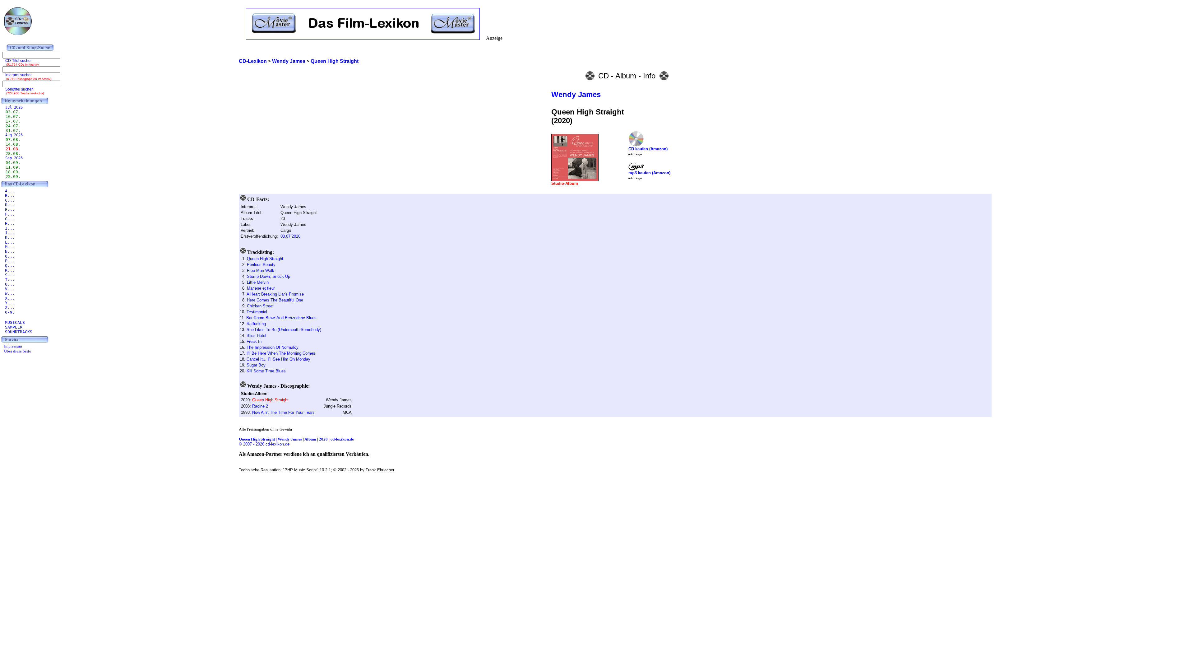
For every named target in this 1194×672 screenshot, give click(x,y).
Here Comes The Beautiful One (275, 300)
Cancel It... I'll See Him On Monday (278, 359)
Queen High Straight (265, 258)
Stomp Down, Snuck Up (268, 276)
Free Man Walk (260, 270)
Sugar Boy (256, 365)
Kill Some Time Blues (266, 371)
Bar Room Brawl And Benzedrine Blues (281, 317)
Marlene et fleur (261, 288)
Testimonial (257, 312)
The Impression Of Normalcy (272, 347)
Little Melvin (258, 282)
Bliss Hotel (256, 335)
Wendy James (576, 94)
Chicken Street (260, 306)
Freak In (254, 341)
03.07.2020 (290, 236)
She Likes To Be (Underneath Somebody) (284, 329)
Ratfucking (256, 323)
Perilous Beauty (261, 264)
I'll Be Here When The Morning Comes (281, 353)
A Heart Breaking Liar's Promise (275, 294)
